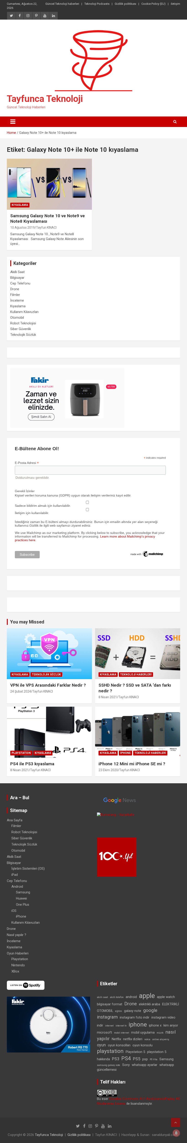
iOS (13, 911)
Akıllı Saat (17, 272)
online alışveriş (160, 1039)
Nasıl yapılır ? (16, 935)
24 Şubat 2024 (20, 691)
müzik (160, 1032)
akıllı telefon (117, 997)
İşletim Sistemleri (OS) (28, 868)
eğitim (118, 1011)
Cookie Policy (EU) (153, 3)
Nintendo (18, 965)
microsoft (104, 1032)
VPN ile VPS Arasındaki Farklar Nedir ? (48, 685)
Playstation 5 (135, 1052)
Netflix (116, 1039)
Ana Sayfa (14, 820)
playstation (110, 1051)
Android (17, 886)
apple (147, 996)
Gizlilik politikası (125, 3)
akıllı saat (102, 997)
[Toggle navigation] (13, 121)
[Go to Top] (175, 1122)
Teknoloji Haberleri (136, 674)
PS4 (126, 1058)
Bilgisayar (17, 278)
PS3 (115, 1058)
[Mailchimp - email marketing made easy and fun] (147, 552)
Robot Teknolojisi (23, 323)
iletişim (175, 3)
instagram (107, 1017)
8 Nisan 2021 (108, 697)
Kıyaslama (20, 205)
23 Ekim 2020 (108, 770)
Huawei (21, 898)
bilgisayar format (109, 1004)
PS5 (136, 1058)
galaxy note (132, 1011)
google (150, 1010)
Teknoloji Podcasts (96, 3)
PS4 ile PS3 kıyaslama (32, 763)
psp (145, 1059)
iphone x (155, 1025)
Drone (14, 289)
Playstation (21, 753)
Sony (126, 1065)
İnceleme (17, 300)
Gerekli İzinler (25, 491)
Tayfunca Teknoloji (45, 98)
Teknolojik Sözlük (23, 335)
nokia (147, 1039)
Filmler (15, 295)
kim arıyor (171, 1025)
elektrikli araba (149, 1004)
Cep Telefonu (20, 283)
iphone (138, 1024)
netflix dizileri (132, 1039)
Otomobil (17, 317)
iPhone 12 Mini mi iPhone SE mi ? (132, 763)
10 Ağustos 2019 (22, 227)
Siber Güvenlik (20, 329)
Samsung (23, 892)
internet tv (121, 1025)
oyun (101, 1044)
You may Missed (27, 622)
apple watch (166, 997)
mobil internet (121, 1032)
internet (109, 1025)
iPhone (125, 753)
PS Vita (153, 1059)
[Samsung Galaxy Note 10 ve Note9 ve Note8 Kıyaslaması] (49, 184)
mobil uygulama (143, 1032)
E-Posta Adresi (27, 463)
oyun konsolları (119, 1045)
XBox (15, 971)
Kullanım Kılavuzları (24, 312)
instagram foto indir (134, 1017)
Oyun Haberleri (18, 953)
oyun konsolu (142, 1045)
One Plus (22, 905)
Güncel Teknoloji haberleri (62, 3)
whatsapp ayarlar (144, 1065)
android (131, 997)
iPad (14, 875)
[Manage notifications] (176, 1133)
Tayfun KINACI (46, 227)
